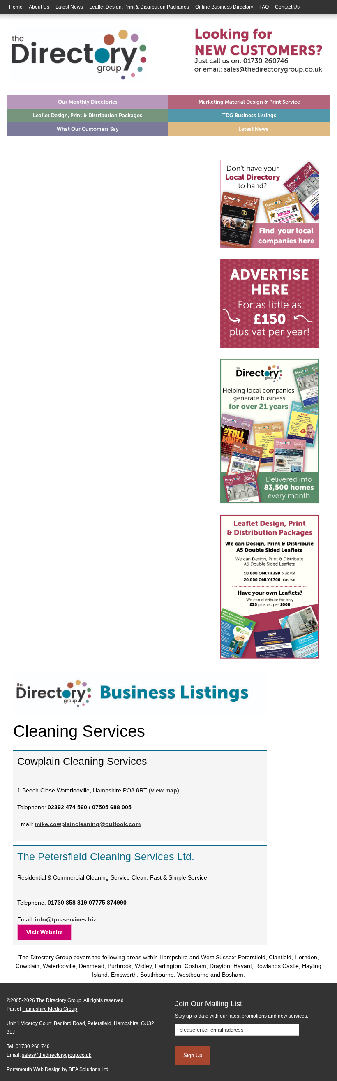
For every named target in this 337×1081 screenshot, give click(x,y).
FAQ (264, 7)
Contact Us (287, 7)
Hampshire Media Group (49, 1009)
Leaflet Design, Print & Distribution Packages (139, 7)
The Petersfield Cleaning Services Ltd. (105, 856)
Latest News (69, 7)
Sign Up (192, 1055)
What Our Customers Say (88, 129)
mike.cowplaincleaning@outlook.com (88, 824)
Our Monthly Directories (88, 102)
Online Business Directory (224, 7)
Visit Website (44, 932)
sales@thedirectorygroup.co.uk (56, 1055)
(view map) (164, 790)
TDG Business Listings (249, 115)
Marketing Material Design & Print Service (249, 102)
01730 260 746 (33, 1046)
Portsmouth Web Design (34, 1069)
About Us (39, 7)
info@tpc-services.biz (65, 919)
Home (16, 7)
